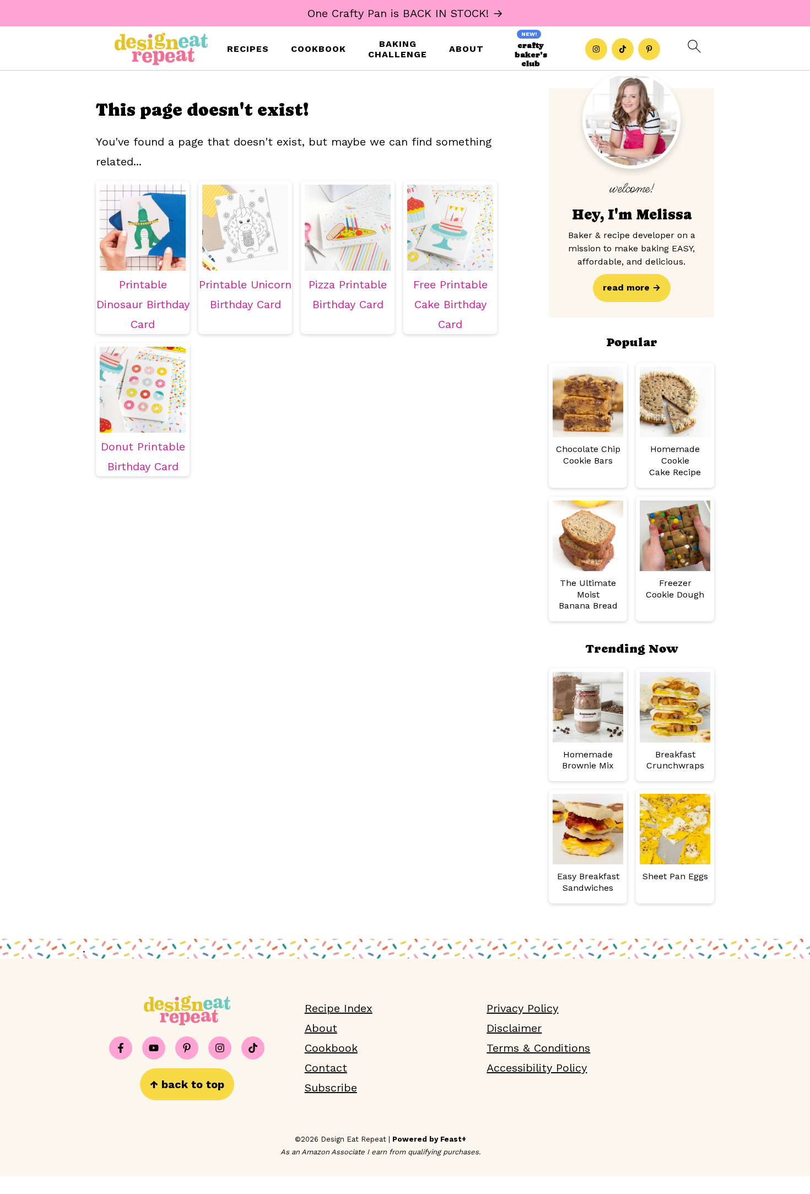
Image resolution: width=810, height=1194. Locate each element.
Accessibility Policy (537, 1067)
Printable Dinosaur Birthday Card (143, 304)
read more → (632, 287)
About (466, 49)
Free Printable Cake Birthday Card (450, 304)
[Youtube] (153, 1047)
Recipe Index (338, 1008)
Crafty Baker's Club (531, 54)
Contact (326, 1067)
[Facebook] (120, 1047)
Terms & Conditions (538, 1048)
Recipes (248, 49)
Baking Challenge (397, 49)
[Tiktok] (623, 49)
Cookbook (318, 49)
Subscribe (331, 1087)
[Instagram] (596, 49)
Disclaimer (514, 1028)
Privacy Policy (522, 1008)
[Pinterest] (649, 49)
